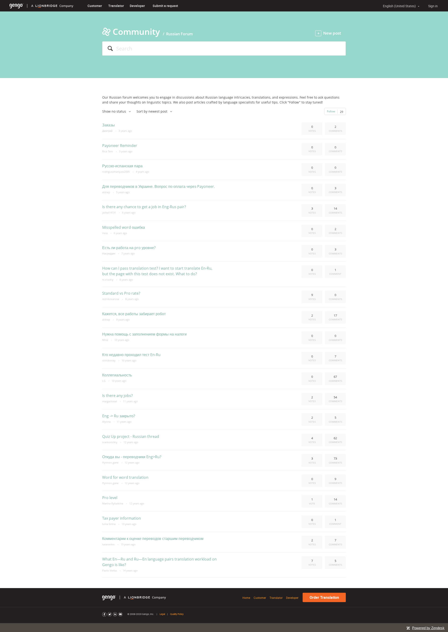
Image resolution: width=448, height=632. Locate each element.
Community (136, 31)
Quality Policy (177, 614)
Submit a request (165, 6)
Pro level (109, 497)
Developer (137, 6)
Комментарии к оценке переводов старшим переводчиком (152, 538)
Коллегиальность (117, 375)
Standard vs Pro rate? (121, 293)
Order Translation (324, 597)
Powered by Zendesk (428, 628)
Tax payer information (121, 518)
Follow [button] (331, 111)
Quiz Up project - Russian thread (130, 436)
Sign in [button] (433, 6)
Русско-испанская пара (122, 165)
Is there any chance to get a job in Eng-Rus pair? (144, 206)
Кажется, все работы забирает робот (134, 313)
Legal (162, 614)
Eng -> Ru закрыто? (118, 415)
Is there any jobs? (117, 395)
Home (246, 598)
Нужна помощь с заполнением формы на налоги (144, 334)
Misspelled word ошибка (123, 227)
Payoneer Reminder (119, 145)
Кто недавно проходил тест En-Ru (131, 354)
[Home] (16, 6)
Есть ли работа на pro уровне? (129, 247)
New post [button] (332, 33)
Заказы (108, 125)
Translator (116, 6)
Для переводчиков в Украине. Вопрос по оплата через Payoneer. (158, 186)
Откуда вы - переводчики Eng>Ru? (131, 456)
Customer (95, 6)
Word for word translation (125, 477)
